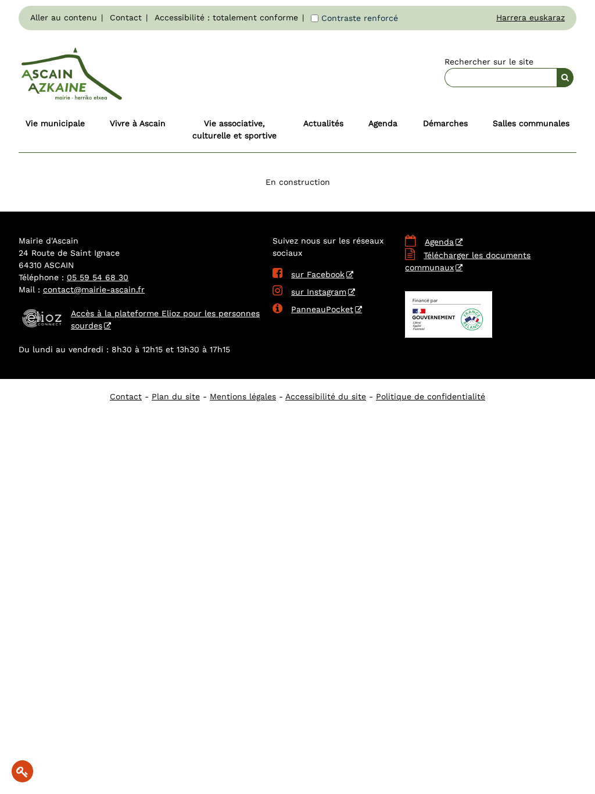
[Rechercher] (565, 77)
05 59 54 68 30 (97, 277)
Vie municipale (55, 123)
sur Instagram (309, 291)
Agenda (382, 123)
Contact (126, 17)
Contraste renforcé (359, 18)
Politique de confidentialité (430, 396)
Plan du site (176, 396)
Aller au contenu (63, 17)
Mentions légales (243, 396)
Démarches (445, 123)
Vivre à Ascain (138, 123)
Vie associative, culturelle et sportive (234, 129)
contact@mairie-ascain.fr (94, 289)
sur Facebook (309, 274)
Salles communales (531, 123)
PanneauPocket (313, 309)
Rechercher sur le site (489, 61)
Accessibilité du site (325, 396)
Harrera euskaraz (530, 17)
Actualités (323, 123)
